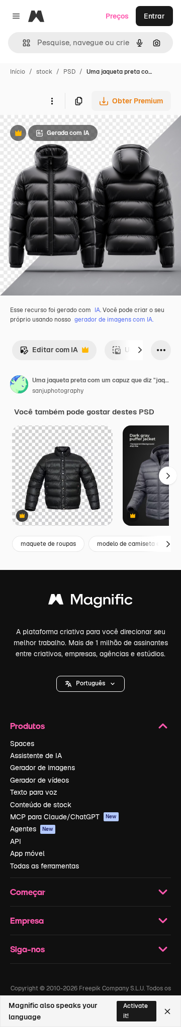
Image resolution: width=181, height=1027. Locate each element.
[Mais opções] (52, 101)
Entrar (154, 16)
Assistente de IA (36, 755)
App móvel (27, 853)
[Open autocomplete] (22, 43)
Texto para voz (33, 792)
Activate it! (135, 1010)
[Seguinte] (140, 350)
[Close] (167, 1011)
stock (44, 72)
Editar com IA (49, 352)
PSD (69, 72)
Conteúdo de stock (40, 804)
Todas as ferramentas (44, 865)
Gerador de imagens (42, 767)
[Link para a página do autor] (19, 385)
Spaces (22, 743)
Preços (117, 16)
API (15, 841)
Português (90, 683)
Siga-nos (27, 949)
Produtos (27, 725)
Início (17, 72)
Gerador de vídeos (39, 780)
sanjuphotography (57, 391)
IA (97, 310)
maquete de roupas (48, 544)
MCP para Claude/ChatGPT (63, 816)
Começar (27, 892)
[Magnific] (90, 602)
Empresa (27, 920)
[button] (90, 684)
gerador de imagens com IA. (113, 320)
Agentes (31, 828)
